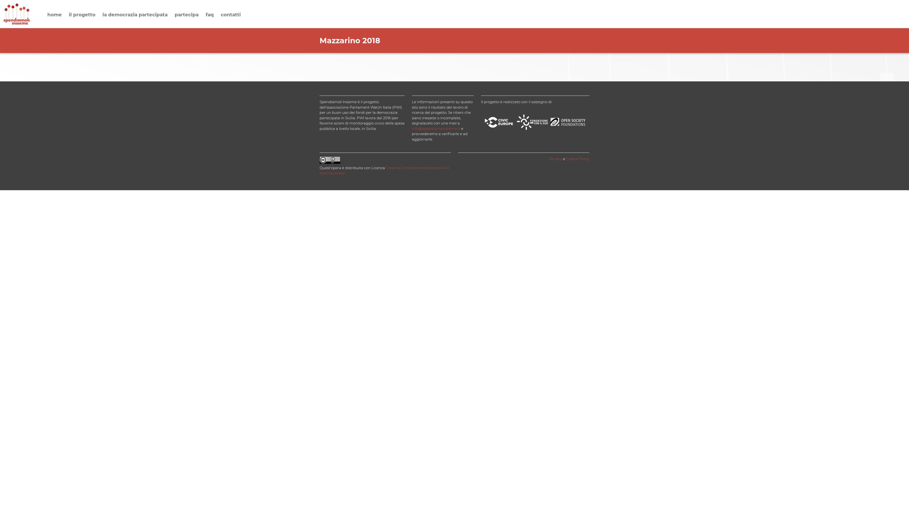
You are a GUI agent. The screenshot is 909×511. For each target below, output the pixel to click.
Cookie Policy (577, 159)
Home (54, 15)
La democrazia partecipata (135, 15)
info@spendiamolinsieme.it (436, 128)
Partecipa (187, 15)
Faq (210, 15)
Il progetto (82, 15)
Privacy (555, 159)
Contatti (231, 15)
